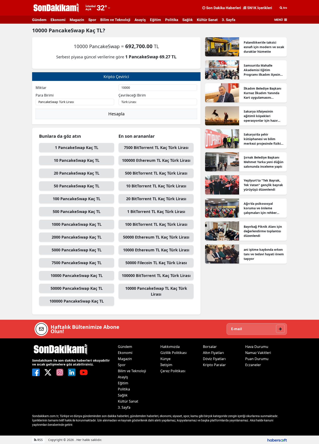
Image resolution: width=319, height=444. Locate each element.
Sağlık (187, 20)
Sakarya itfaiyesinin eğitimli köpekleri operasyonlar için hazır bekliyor (261, 116)
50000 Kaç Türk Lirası (156, 237)
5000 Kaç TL (77, 249)
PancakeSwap (67, 30)
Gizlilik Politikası (173, 352)
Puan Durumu (256, 358)
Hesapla (116, 114)
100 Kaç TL (76, 198)
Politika (171, 20)
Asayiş (140, 20)
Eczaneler (253, 364)
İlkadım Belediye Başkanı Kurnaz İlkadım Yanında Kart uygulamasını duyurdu (262, 93)
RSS (39, 440)
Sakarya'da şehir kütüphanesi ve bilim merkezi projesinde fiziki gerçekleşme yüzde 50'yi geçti (262, 139)
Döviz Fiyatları (214, 358)
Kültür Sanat (207, 20)
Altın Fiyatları (213, 352)
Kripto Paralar (214, 364)
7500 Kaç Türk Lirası (156, 147)
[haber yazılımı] (277, 439)
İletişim (166, 364)
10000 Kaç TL (77, 275)
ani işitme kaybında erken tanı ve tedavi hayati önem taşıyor (264, 254)
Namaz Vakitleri (258, 352)
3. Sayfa (228, 20)
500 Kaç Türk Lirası (156, 173)
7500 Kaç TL (77, 262)
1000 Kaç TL (77, 224)
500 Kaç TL (76, 211)
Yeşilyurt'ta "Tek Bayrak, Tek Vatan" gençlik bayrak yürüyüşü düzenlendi (263, 185)
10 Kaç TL (76, 160)
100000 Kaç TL (76, 301)
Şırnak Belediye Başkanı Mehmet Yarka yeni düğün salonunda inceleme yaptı (263, 162)
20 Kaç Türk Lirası (156, 198)
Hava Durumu (256, 346)
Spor (92, 20)
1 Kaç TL (76, 147)
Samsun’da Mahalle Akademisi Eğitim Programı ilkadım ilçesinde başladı (264, 70)
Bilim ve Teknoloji (115, 20)
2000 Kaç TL (77, 237)
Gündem (39, 20)
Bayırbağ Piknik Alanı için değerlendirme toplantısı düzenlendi (263, 231)
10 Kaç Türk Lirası (156, 185)
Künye (165, 358)
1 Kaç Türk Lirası (156, 211)
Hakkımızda (170, 346)
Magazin (77, 20)
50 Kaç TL (76, 185)
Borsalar (210, 346)
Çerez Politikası (172, 371)
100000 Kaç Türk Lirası (156, 160)
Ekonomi (58, 20)
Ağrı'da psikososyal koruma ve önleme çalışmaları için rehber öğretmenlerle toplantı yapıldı (261, 208)
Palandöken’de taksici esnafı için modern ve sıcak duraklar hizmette (264, 47)
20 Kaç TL (76, 173)
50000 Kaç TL (77, 288)
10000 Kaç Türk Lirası (156, 249)
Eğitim (155, 20)
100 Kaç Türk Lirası (156, 224)
